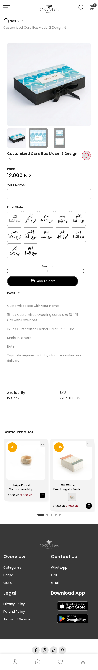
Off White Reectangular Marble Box (67, 487)
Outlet (8, 582)
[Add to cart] (42, 495)
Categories (12, 567)
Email (55, 582)
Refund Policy (14, 611)
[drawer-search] (81, 7)
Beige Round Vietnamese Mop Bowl (21, 487)
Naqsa (8, 575)
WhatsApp (59, 567)
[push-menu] (6, 7)
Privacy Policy (14, 604)
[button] (86, 155)
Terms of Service (17, 619)
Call (54, 575)
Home (14, 20)
